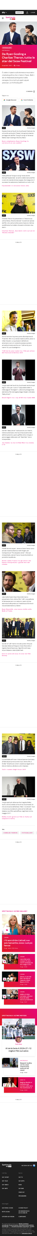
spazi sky (22, 1192)
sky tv (21, 1177)
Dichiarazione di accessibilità (24, 1212)
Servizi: (21, 1173)
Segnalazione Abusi (27, 1233)
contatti (32, 1226)
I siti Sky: (4, 1173)
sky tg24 (5, 1181)
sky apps (22, 1181)
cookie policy (23, 1208)
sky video (5, 1184)
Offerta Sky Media (8, 1216)
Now (20, 1184)
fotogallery (27, 833)
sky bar (21, 1188)
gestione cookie (7, 1208)
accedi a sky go (27, 1165)
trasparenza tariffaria (17, 1226)
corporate (22, 1216)
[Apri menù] (3, 18)
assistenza (26, 1226)
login (33, 12)
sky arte (5, 1188)
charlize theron (10, 833)
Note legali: (5, 1203)
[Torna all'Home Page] (10, 18)
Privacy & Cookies (13, 1225)
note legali (6, 1211)
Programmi (22, 1196)
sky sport (5, 1177)
